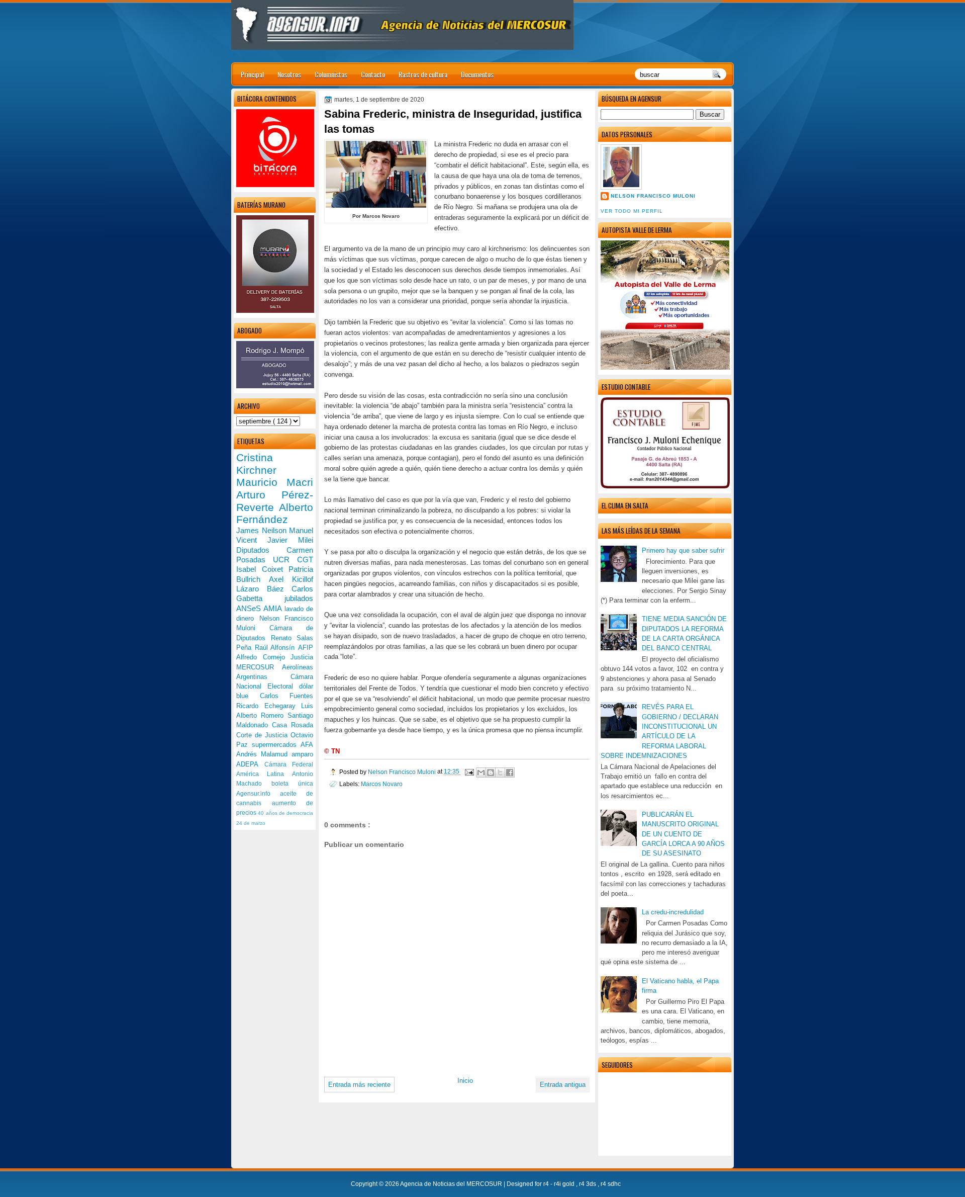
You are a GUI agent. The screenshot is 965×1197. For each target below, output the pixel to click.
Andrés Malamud (264, 754)
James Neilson (262, 530)
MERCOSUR (259, 667)
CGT (305, 559)
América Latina (264, 774)
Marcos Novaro (382, 784)
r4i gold (565, 1183)
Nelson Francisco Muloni (653, 196)
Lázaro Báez (264, 588)
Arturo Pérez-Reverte (274, 501)
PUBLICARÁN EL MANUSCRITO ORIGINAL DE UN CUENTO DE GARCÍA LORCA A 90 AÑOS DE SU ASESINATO (683, 834)
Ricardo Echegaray (268, 706)
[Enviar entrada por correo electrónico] (468, 771)
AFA (307, 744)
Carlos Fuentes (287, 696)
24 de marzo (250, 823)
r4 (546, 1183)
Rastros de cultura (423, 74)
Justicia (302, 657)
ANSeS (249, 608)
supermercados (276, 744)
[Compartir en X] (500, 772)
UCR (285, 559)
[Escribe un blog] (491, 772)
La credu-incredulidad (673, 912)
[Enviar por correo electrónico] (481, 772)
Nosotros (289, 74)
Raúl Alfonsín (276, 647)
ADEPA (250, 764)
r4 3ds (588, 1183)
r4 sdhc (611, 1183)
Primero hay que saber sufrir (683, 550)
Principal (252, 74)
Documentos (477, 74)
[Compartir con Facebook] (510, 772)
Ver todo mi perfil (632, 211)
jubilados (298, 598)
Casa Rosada (292, 725)
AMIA (273, 608)
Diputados (261, 550)
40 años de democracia (285, 813)
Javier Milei (290, 540)
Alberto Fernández (274, 513)
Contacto (373, 74)
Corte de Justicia (263, 735)
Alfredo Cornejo (263, 657)
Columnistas (331, 74)
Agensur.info (258, 794)
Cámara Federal (289, 764)
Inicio (465, 1080)
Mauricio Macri (274, 482)
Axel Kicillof (291, 579)
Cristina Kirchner (256, 464)
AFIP (305, 647)
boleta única (292, 784)
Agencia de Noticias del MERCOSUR (452, 1183)
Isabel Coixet (262, 569)
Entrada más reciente (359, 1084)
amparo (302, 754)
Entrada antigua (563, 1084)
